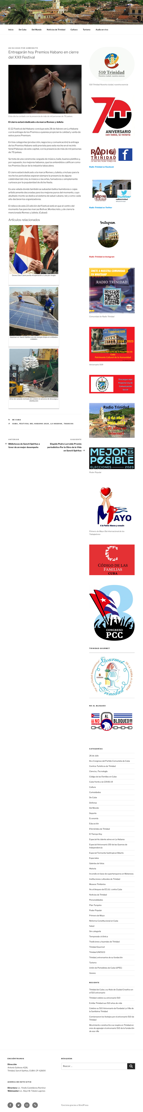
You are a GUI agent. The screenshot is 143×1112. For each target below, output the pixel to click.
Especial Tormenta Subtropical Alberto (106, 853)
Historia (92, 868)
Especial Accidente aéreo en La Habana (107, 839)
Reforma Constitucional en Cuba (103, 921)
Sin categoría (95, 931)
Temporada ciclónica (98, 936)
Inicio (10, 29)
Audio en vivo (102, 29)
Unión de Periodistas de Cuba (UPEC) (105, 968)
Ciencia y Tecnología (98, 771)
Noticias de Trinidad (56, 29)
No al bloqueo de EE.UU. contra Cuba (105, 889)
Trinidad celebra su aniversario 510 (104, 998)
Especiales (94, 858)
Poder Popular (95, 910)
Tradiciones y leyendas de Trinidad (104, 941)
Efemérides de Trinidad (99, 829)
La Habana (56, 424)
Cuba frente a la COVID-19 (101, 782)
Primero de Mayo (97, 915)
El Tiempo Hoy (95, 834)
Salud (91, 926)
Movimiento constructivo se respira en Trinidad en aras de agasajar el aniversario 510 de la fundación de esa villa (111, 1028)
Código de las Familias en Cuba (103, 776)
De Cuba (22, 29)
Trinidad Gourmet (97, 947)
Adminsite (32, 48)
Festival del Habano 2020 (34, 424)
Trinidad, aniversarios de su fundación (106, 957)
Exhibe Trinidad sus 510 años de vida (105, 1003)
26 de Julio (94, 755)
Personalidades (96, 900)
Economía (93, 818)
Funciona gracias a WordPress (74, 1105)
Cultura (74, 29)
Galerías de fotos (96, 863)
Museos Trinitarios (97, 884)
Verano (92, 973)
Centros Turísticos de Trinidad (102, 766)
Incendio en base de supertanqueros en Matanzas (111, 873)
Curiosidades (95, 792)
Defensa (93, 803)
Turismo (86, 29)
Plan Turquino (95, 905)
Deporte (92, 813)
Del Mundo (36, 29)
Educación (94, 823)
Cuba (15, 424)
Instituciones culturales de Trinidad (104, 879)
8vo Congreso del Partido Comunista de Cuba (109, 761)
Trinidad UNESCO (97, 952)
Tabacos (69, 424)
